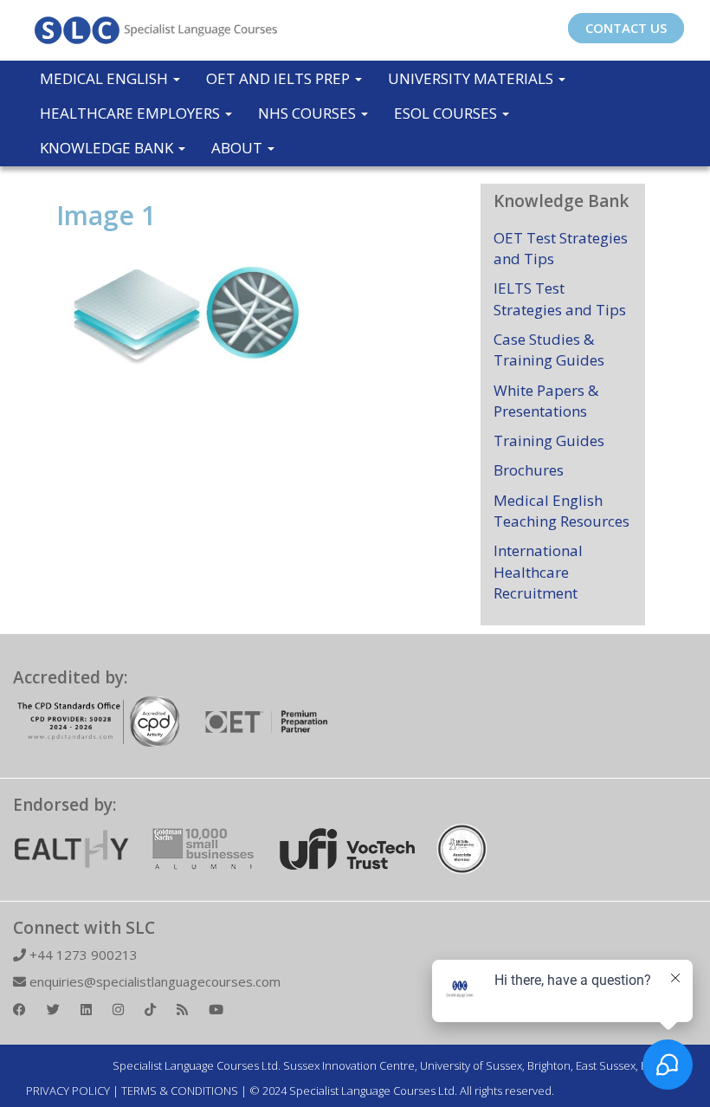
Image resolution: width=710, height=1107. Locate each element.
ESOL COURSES (447, 113)
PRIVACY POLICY (68, 1090)
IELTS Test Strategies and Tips (560, 298)
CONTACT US (626, 27)
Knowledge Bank (108, 148)
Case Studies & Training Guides (549, 349)
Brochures (529, 470)
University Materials (472, 78)
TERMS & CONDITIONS (179, 1090)
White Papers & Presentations (546, 400)
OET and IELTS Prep (279, 78)
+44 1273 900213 (82, 954)
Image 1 (106, 215)
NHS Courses (308, 113)
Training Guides (549, 440)
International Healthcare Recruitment (538, 572)
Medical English (105, 78)
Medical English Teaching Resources (561, 510)
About (238, 148)
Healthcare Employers (131, 113)
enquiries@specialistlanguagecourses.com (153, 981)
